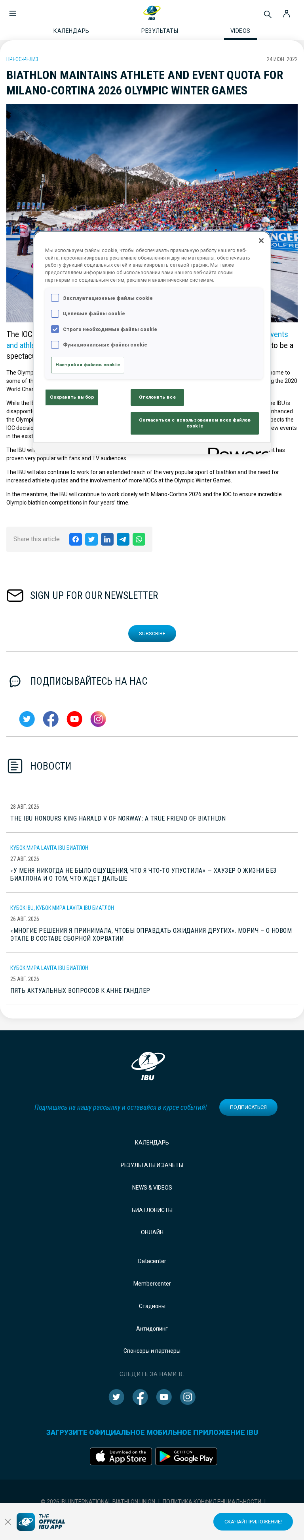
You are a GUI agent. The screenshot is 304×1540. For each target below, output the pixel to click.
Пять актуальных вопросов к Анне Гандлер (80, 990)
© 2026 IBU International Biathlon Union (98, 1502)
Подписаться (248, 1107)
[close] (8, 1522)
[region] (152, 343)
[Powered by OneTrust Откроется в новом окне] (237, 449)
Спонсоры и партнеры (152, 1351)
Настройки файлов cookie (87, 364)
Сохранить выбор (72, 397)
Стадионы (152, 1306)
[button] (12, 9)
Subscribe (152, 633)
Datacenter (152, 1261)
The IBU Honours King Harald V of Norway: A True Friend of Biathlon (118, 818)
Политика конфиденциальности (212, 1502)
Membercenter (152, 1283)
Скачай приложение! (253, 1522)
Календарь (152, 1142)
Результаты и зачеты (152, 1165)
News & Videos (152, 1187)
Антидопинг (152, 1328)
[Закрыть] (261, 240)
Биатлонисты (152, 1210)
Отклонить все (157, 397)
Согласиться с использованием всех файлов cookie (195, 423)
